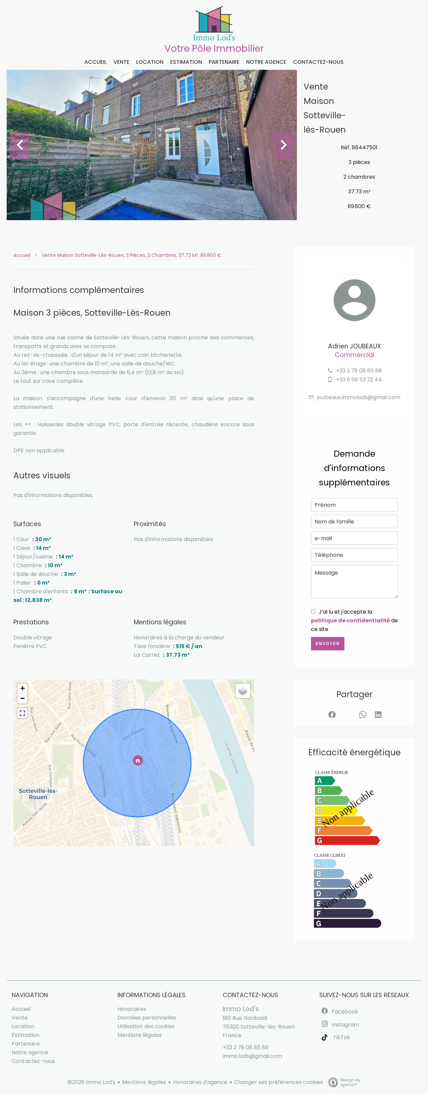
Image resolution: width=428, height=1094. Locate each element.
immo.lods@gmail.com (252, 1056)
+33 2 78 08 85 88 (359, 370)
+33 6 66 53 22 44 (359, 379)
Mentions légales (144, 1082)
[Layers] (242, 690)
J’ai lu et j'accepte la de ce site (354, 620)
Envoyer (328, 643)
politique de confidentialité (350, 620)
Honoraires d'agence (200, 1082)
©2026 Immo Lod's (91, 1082)
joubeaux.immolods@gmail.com (358, 397)
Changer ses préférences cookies (278, 1082)
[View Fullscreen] (22, 713)
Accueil (21, 255)
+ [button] (22, 688)
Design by (350, 1082)
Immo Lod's (241, 1008)
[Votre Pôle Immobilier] (214, 24)
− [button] (22, 698)
